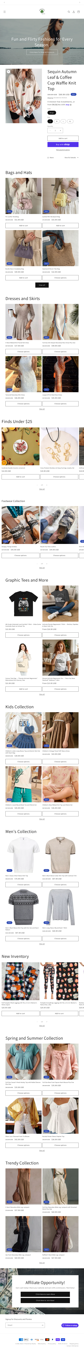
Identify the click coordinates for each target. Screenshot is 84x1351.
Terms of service (62, 1343)
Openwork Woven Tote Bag (51, 269)
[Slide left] (37, 485)
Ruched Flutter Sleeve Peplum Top (53, 1136)
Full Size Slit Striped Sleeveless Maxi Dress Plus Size (58, 343)
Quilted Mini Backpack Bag (51, 217)
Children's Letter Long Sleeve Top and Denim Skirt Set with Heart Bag (22, 752)
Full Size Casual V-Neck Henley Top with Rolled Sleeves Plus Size (22, 1083)
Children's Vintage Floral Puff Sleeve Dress (56, 751)
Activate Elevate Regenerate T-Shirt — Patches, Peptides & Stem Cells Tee (60, 625)
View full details (70, 158)
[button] (4, 11)
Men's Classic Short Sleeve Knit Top (16, 876)
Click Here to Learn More (45, 1294)
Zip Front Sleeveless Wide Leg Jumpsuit (18, 1255)
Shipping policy (74, 1343)
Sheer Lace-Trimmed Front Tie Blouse (17, 1136)
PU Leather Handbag (12, 217)
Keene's (22, 1343)
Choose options (60, 278)
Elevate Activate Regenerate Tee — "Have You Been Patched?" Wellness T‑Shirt (58, 679)
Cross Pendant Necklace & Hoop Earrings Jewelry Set (57, 468)
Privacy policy (52, 1343)
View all (42, 285)
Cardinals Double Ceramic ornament (13, 468)
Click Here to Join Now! (45, 1300)
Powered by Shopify (30, 1343)
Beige (52, 113)
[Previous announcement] (4, 2)
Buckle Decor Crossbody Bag (14, 269)
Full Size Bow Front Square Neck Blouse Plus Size (58, 1082)
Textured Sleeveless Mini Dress (15, 395)
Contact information (73, 1346)
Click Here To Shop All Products (42, 52)
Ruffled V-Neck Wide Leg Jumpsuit (53, 1255)
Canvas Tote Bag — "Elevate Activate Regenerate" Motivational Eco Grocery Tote (21, 679)
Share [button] (52, 158)
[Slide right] (46, 485)
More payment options (63, 150)
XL (70, 121)
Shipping (50, 97)
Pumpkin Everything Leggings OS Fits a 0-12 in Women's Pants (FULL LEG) (58, 1004)
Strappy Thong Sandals (9, 547)
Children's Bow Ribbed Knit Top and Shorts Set (57, 805)
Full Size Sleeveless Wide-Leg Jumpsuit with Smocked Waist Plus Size (59, 1208)
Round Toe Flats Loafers (48, 547)
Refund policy (42, 1343)
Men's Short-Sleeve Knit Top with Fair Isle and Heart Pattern (22, 929)
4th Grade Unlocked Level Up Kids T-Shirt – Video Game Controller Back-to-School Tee (23, 625)
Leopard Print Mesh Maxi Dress (52, 395)
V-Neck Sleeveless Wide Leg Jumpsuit (17, 1207)
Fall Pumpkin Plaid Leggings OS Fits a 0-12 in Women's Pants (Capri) (19, 1004)
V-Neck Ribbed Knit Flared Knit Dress (17, 343)
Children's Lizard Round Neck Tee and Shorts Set (21, 805)
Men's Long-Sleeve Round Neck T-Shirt (54, 928)
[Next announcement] (79, 2)
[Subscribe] (42, 1325)
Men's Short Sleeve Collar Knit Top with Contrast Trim (59, 876)
